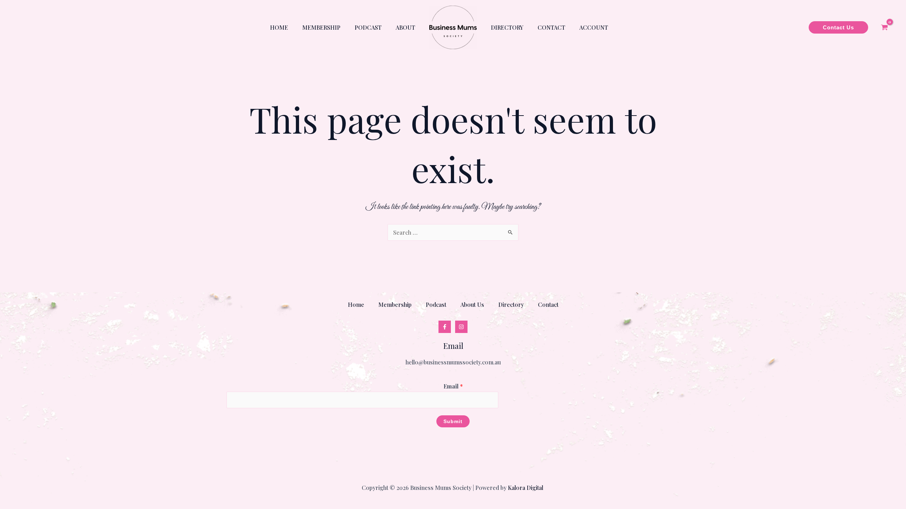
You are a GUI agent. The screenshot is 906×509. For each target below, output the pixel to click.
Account (593, 27)
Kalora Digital (526, 487)
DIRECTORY (507, 27)
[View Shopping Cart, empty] (884, 27)
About (405, 27)
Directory (511, 304)
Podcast (368, 27)
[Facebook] (444, 327)
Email (453, 386)
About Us (472, 304)
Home (279, 27)
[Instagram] (461, 327)
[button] (838, 27)
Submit (453, 421)
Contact (551, 27)
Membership (321, 27)
